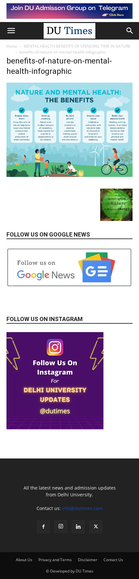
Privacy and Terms (55, 559)
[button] (11, 31)
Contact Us (113, 559)
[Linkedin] (78, 526)
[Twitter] (95, 526)
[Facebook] (43, 526)
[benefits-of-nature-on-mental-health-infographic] (69, 175)
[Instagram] (60, 526)
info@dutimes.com (82, 508)
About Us (24, 559)
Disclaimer (87, 559)
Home (11, 46)
